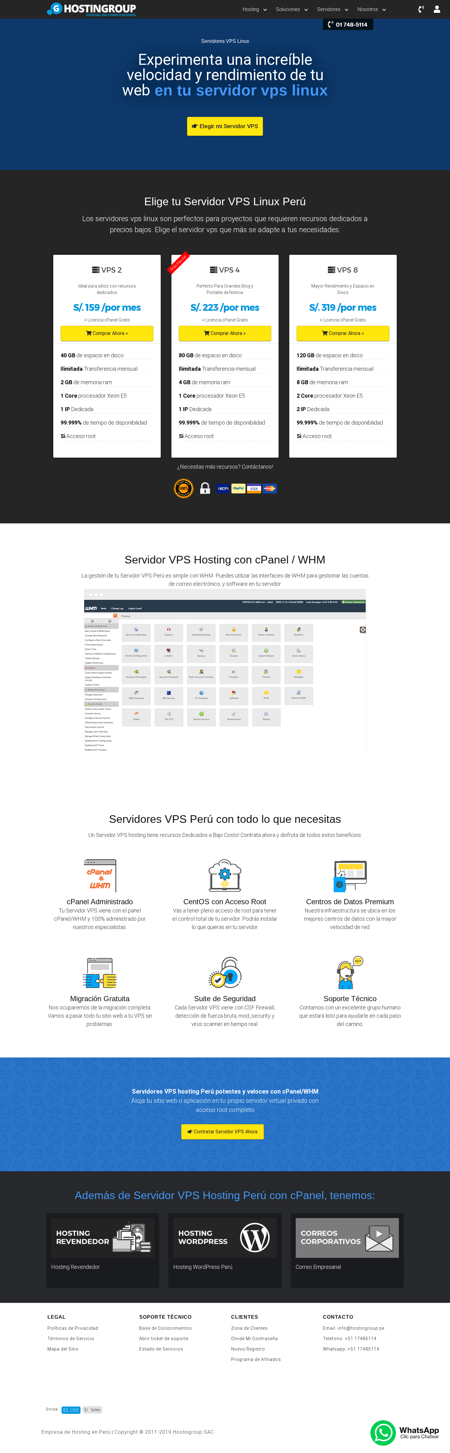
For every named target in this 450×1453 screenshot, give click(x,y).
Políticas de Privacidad (72, 1328)
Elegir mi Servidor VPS (228, 126)
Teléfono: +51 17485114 (350, 1338)
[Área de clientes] (437, 9)
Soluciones (288, 9)
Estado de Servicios (161, 1349)
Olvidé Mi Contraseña (254, 1338)
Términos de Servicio (70, 1338)
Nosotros (368, 9)
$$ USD (71, 1410)
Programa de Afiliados (256, 1359)
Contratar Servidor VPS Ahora (225, 1132)
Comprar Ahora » (110, 333)
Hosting (251, 9)
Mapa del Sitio (63, 1349)
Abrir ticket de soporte (163, 1338)
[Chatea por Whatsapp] (408, 1433)
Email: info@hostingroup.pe (353, 1328)
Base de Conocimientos (165, 1328)
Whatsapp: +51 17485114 (351, 1349)
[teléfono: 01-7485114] (348, 24)
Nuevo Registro (248, 1349)
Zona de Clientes (249, 1328)
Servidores (328, 9)
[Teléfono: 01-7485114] (421, 9)
